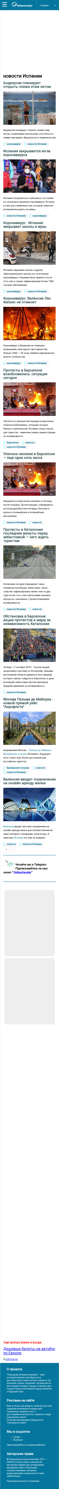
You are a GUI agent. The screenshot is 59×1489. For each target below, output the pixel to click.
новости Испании (37, 144)
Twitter (16, 1437)
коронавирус (14, 144)
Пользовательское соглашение (23, 1481)
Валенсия (8, 826)
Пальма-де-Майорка (40, 750)
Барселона (12, 442)
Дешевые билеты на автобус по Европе (29, 1351)
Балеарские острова (15, 754)
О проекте (14, 1369)
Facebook (18, 1440)
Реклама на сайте (17, 1422)
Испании (18, 837)
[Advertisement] (29, 41)
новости (29, 442)
